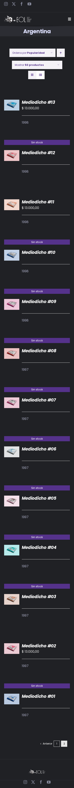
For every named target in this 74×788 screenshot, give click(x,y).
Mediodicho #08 (39, 351)
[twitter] (14, 4)
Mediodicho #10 (38, 252)
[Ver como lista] (40, 75)
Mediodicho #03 (39, 597)
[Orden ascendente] (61, 53)
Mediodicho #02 (39, 646)
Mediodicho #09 (39, 301)
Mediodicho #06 (39, 449)
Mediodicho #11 (38, 202)
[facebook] (21, 4)
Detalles (13, 156)
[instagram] (6, 4)
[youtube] (29, 4)
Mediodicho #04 (39, 547)
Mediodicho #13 (38, 102)
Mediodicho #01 (38, 696)
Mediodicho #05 (39, 498)
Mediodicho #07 (39, 400)
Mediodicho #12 (38, 153)
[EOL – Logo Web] (17, 17)
